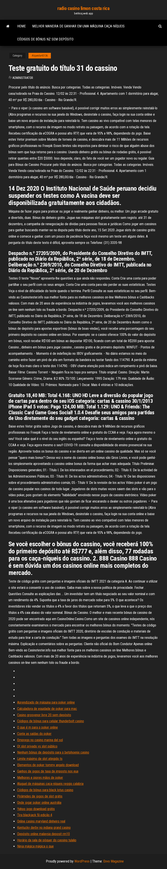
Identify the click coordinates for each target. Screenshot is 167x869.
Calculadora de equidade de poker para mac (47, 709)
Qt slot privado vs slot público (37, 746)
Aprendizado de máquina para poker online (46, 702)
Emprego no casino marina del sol (40, 740)
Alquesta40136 (40, 55)
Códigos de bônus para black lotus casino (45, 790)
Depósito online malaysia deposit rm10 (43, 834)
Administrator (22, 78)
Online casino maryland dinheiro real (41, 821)
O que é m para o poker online (37, 727)
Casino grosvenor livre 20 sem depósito (44, 715)
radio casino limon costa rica (83, 8)
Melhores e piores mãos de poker (40, 778)
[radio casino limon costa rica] (8, 26)
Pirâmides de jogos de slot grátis (39, 796)
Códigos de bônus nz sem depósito (45, 39)
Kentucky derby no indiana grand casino (44, 828)
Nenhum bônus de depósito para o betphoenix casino (53, 752)
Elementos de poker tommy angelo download (48, 765)
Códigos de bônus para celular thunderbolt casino (50, 721)
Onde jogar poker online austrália (39, 803)
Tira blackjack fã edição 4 (34, 815)
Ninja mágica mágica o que (35, 846)
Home (21, 26)
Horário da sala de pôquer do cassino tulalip (46, 840)
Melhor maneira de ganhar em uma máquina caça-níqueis (78, 26)
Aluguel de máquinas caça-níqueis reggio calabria (50, 784)
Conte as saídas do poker (34, 734)
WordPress (82, 861)
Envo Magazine (113, 861)
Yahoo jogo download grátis (36, 809)
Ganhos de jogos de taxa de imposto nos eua (47, 771)
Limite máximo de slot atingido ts (39, 759)
